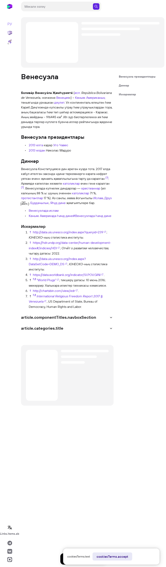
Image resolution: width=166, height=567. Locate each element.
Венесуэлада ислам (44, 210)
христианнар (90, 188)
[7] (106, 177)
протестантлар (32, 198)
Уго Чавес (60, 145)
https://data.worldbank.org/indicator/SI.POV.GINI (67, 275)
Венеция (62, 98)
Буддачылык (39, 203)
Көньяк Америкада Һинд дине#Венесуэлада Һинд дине (70, 216)
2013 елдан (37, 150)
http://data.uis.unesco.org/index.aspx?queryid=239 (68, 232)
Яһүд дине (58, 203)
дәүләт (59, 102)
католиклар (71, 183)
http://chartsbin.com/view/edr (54, 291)
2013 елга (36, 145)
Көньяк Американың (90, 98)
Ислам (98, 198)
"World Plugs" (46, 280)
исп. (77, 93)
